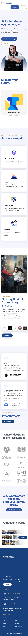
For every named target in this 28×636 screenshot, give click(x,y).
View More (22, 537)
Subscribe (7, 584)
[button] (25, 102)
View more (7, 335)
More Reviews (8, 421)
